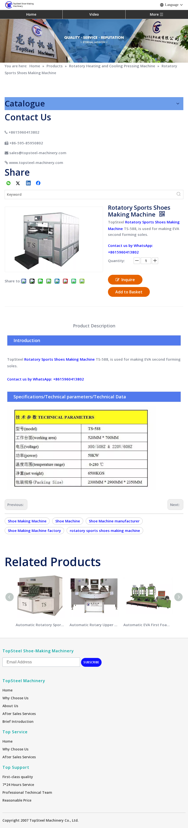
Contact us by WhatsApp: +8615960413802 (45, 379)
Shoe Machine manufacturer (114, 520)
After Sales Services (19, 713)
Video (94, 14)
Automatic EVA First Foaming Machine (147, 624)
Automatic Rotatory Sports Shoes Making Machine (40, 624)
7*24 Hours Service (18, 784)
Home (31, 14)
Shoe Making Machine (27, 520)
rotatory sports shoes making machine (105, 530)
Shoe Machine (67, 520)
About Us (10, 705)
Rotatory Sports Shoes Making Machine (59, 359)
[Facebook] (39, 183)
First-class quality (17, 776)
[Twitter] (19, 183)
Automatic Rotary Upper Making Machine (94, 624)
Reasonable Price (16, 800)
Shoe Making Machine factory (34, 530)
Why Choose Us (15, 698)
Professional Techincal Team (27, 792)
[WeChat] (8, 183)
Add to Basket (128, 292)
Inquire (128, 279)
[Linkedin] (29, 183)
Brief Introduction (18, 721)
